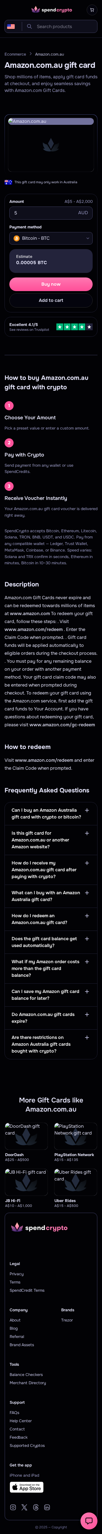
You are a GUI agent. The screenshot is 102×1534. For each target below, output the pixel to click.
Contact (17, 1429)
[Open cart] (92, 10)
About (15, 1320)
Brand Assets (22, 1344)
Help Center (21, 1420)
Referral (17, 1336)
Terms (15, 1282)
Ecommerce (15, 54)
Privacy (17, 1273)
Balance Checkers (26, 1374)
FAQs (14, 1412)
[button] (88, 1520)
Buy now (51, 284)
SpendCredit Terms (27, 1290)
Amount (16, 201)
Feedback (18, 1437)
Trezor (67, 1320)
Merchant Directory (28, 1382)
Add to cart (51, 300)
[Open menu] (8, 10)
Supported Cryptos (27, 1445)
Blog (14, 1328)
